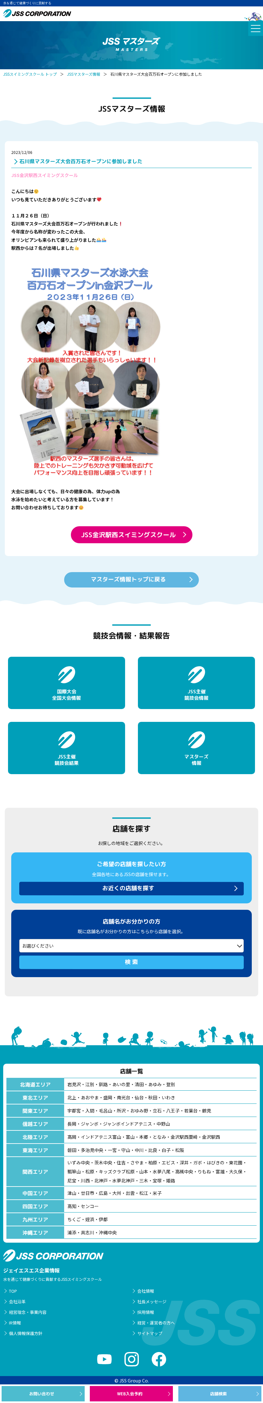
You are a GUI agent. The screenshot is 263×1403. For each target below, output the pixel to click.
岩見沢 (74, 1084)
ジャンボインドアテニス (127, 1123)
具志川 (87, 1232)
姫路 (170, 1180)
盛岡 (107, 1097)
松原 (89, 1171)
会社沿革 (17, 1301)
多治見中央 (92, 1150)
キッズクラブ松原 (117, 1171)
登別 (170, 1084)
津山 (71, 1193)
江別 (89, 1084)
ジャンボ (89, 1123)
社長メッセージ (151, 1301)
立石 (157, 1110)
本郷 (143, 1137)
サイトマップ (149, 1333)
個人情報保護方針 (25, 1333)
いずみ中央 (78, 1162)
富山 (130, 1137)
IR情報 (15, 1323)
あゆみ (155, 1084)
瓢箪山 (74, 1171)
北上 (71, 1097)
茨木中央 (103, 1162)
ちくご (74, 1219)
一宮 (112, 1150)
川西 (85, 1180)
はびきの (216, 1162)
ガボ (197, 1162)
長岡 (71, 1123)
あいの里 (121, 1084)
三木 (143, 1180)
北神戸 (101, 1180)
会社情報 (145, 1291)
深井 (184, 1162)
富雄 (220, 1171)
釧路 (103, 1084)
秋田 (152, 1097)
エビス (168, 1162)
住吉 (121, 1162)
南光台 (123, 1097)
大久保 (235, 1171)
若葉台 (191, 1110)
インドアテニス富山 (101, 1137)
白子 (166, 1150)
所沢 (121, 1110)
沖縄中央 (108, 1232)
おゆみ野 (139, 1110)
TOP (13, 1291)
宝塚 (157, 1180)
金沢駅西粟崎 (184, 1137)
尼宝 (71, 1180)
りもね (204, 1171)
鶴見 (206, 1110)
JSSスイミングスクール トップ (30, 74)
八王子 (173, 1110)
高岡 (71, 1137)
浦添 (71, 1232)
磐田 (71, 1150)
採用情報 (145, 1312)
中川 (139, 1150)
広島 (103, 1193)
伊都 (103, 1219)
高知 (71, 1206)
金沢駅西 (211, 1137)
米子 (157, 1193)
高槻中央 (184, 1171)
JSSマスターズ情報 (83, 74)
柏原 (152, 1162)
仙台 (139, 1097)
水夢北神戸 (123, 1180)
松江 (143, 1193)
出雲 (130, 1193)
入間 (89, 1110)
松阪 (179, 1150)
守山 (125, 1150)
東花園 (235, 1162)
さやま (137, 1162)
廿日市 (87, 1193)
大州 (116, 1193)
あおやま (90, 1097)
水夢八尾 (162, 1171)
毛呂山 (105, 1110)
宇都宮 (74, 1110)
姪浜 (89, 1219)
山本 (143, 1171)
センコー (90, 1206)
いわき (168, 1097)
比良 (152, 1150)
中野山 (163, 1123)
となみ (159, 1137)
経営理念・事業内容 (28, 1312)
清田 (139, 1084)
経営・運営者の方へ (156, 1323)
